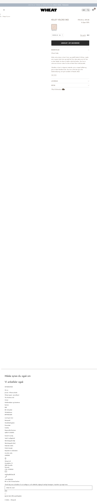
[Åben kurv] (93, 10)
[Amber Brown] (54, 27)
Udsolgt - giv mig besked (70, 43)
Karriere (7, 405)
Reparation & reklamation (11, 451)
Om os (6, 390)
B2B (6, 407)
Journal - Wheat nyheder (11, 392)
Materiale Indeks (9, 446)
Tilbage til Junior (6, 16)
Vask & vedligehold (10, 438)
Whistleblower (8, 412)
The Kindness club (9, 397)
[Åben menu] (4, 10)
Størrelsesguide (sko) (10, 443)
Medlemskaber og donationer (12, 402)
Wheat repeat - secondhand (12, 395)
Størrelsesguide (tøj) (10, 441)
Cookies (7, 428)
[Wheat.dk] (48, 10)
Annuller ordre (8, 453)
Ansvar (6, 400)
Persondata (7, 425)
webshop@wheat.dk (10, 474)
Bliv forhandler (8, 410)
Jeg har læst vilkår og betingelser (13, 496)
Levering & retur (9, 418)
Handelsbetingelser (10, 423)
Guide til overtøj (9, 436)
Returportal (7, 420)
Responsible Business (10, 430)
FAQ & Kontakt (8, 448)
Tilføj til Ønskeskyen (56, 89)
